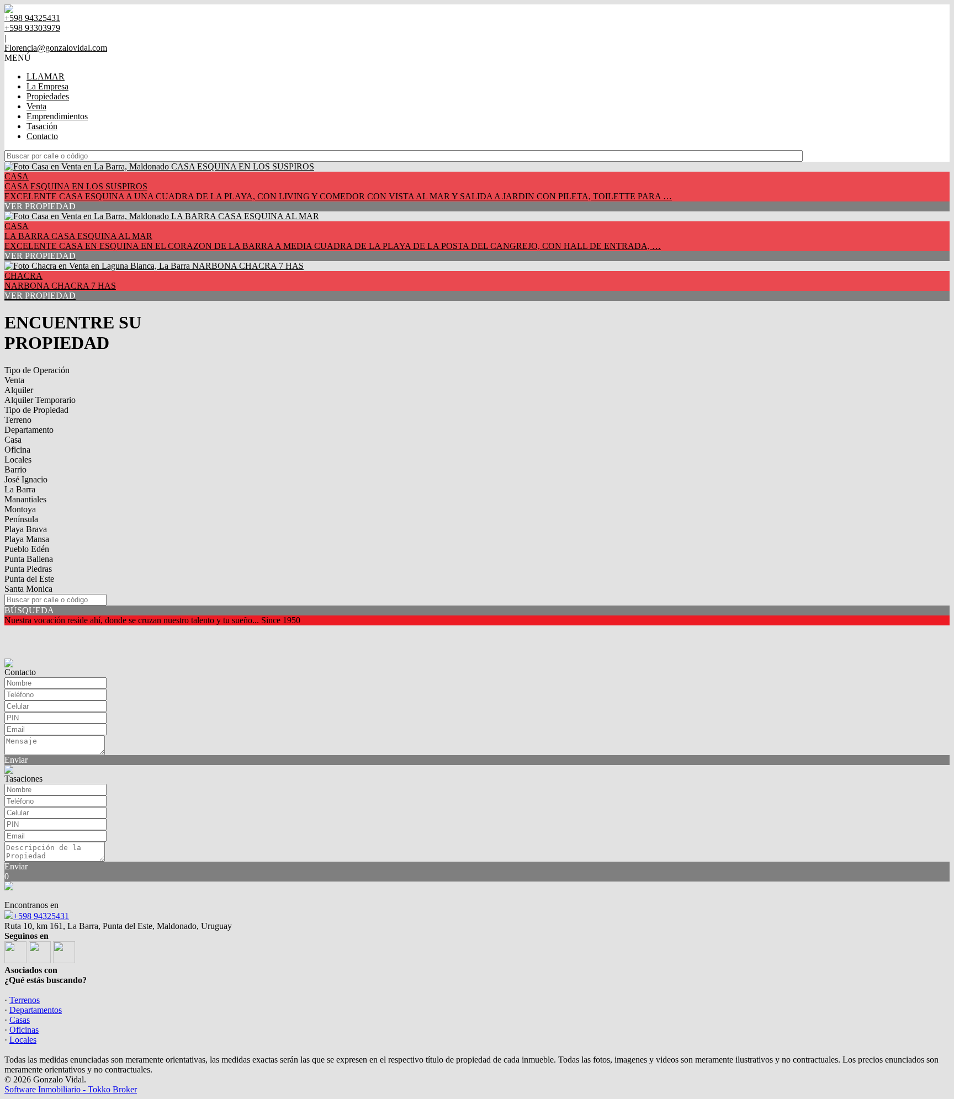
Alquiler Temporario (40, 400)
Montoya (20, 509)
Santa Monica (28, 588)
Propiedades (47, 96)
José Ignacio (25, 479)
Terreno (17, 419)
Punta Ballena (28, 559)
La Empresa (47, 86)
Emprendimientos (57, 116)
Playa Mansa (26, 539)
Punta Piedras (28, 569)
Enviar (16, 759)
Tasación (41, 126)
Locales (17, 459)
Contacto (42, 136)
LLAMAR (45, 76)
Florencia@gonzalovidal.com (55, 47)
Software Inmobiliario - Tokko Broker (70, 1089)
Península (21, 519)
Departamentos (35, 1010)
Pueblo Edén (26, 549)
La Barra (19, 489)
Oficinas (24, 1029)
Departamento (29, 429)
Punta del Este (29, 578)
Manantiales (25, 499)
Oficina (17, 449)
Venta (36, 106)
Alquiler (18, 390)
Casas (19, 1019)
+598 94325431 (41, 916)
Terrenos (24, 1000)
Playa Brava (25, 529)
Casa (13, 439)
